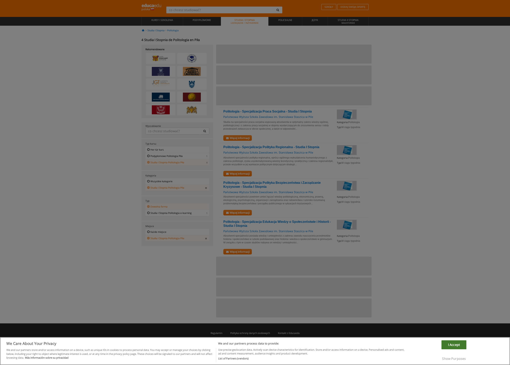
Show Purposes (454, 358)
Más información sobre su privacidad (47, 357)
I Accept (454, 344)
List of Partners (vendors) (233, 358)
